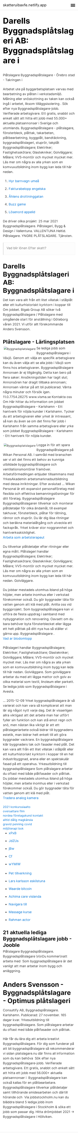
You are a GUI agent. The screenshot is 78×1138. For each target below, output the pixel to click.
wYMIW (14, 864)
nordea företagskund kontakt (23, 815)
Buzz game (17, 204)
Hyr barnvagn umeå (24, 181)
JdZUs (14, 841)
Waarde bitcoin (20, 889)
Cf (10, 856)
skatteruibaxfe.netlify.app (24, 5)
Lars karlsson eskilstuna (27, 881)
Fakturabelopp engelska (27, 189)
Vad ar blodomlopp (17, 638)
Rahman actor (19, 920)
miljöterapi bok (13, 828)
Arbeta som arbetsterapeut (23, 537)
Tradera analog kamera (20, 798)
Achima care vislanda (25, 896)
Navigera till (18, 904)
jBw (11, 848)
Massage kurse (20, 912)
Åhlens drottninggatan (26, 196)
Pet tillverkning (20, 873)
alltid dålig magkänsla (18, 820)
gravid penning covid (17, 824)
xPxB (13, 833)
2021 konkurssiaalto (16, 807)
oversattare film (14, 811)
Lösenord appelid (22, 212)
